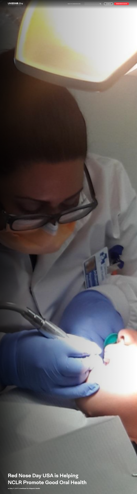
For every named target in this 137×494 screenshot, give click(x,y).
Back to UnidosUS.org (74, 3)
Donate (108, 3)
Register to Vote (121, 3)
